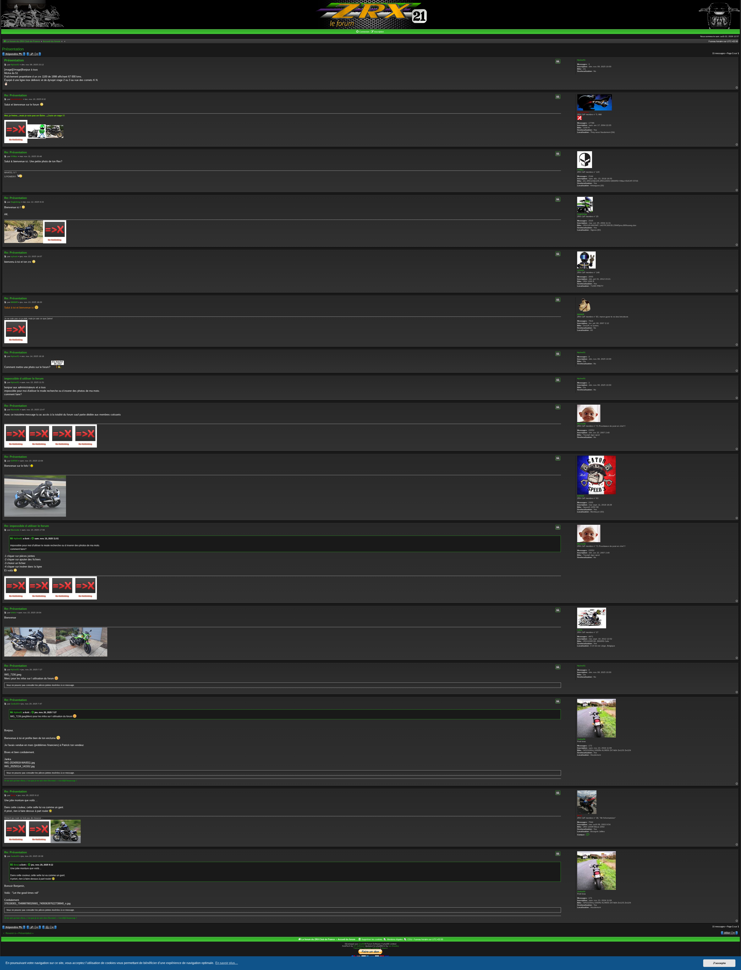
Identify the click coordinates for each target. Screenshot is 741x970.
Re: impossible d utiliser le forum (26, 525)
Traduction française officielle (366, 948)
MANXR (580, 314)
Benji (579, 816)
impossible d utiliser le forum (23, 378)
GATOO (580, 496)
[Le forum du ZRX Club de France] (371, 14)
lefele (579, 630)
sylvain (580, 270)
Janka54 (581, 739)
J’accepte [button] (719, 963)
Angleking (582, 214)
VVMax (580, 170)
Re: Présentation (15, 95)
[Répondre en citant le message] (557, 61)
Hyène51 (581, 60)
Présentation (13, 49)
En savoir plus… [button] (226, 963)
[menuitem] (362, 31)
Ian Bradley (394, 946)
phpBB (362, 944)
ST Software (359, 946)
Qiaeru (385, 948)
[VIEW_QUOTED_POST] (33, 538)
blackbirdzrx (583, 112)
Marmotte (581, 424)
